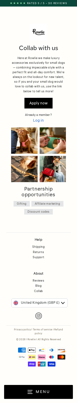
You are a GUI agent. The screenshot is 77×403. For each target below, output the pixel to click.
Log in (38, 120)
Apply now (38, 103)
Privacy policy (22, 329)
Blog (38, 286)
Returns (38, 252)
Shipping (38, 247)
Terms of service (43, 329)
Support (38, 257)
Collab (38, 291)
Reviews (38, 281)
